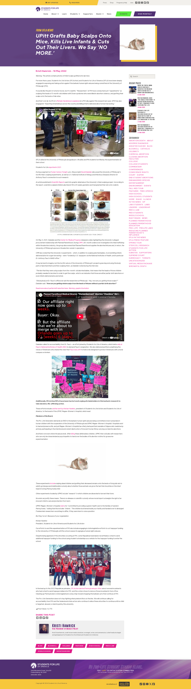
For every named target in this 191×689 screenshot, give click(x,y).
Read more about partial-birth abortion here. (62, 288)
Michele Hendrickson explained (68, 101)
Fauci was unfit (75, 350)
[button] (74, 2)
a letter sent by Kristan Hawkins (63, 408)
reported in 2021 (55, 167)
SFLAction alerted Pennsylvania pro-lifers (86, 588)
